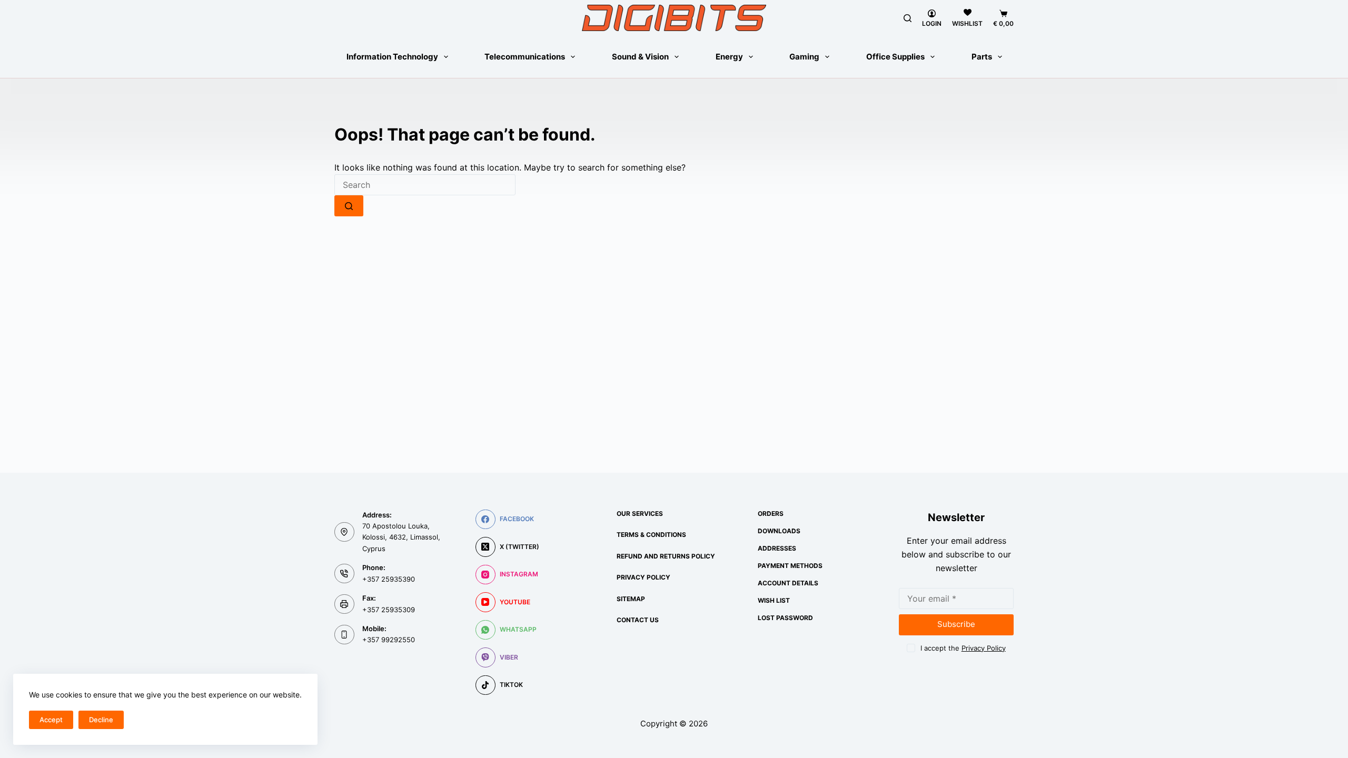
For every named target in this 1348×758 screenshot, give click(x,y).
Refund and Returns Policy (666, 556)
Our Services (640, 513)
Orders (771, 513)
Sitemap (631, 599)
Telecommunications (524, 57)
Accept (51, 719)
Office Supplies (895, 57)
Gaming (804, 57)
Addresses (777, 548)
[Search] (907, 18)
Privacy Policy (643, 577)
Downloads (779, 531)
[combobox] (425, 184)
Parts (982, 57)
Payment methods (790, 566)
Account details (788, 583)
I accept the (963, 648)
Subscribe (956, 624)
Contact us (638, 620)
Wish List (774, 600)
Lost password (785, 618)
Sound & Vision (640, 57)
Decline (101, 719)
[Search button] (348, 205)
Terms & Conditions (651, 534)
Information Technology (392, 57)
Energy (729, 57)
